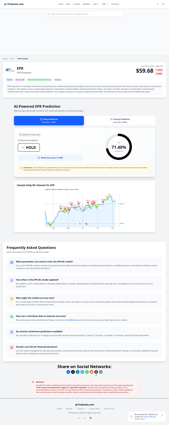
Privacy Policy (94, 409)
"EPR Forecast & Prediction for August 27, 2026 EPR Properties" (61, 387)
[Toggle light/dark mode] (158, 4)
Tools (95, 4)
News (68, 4)
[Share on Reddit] (91, 372)
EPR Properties (24, 72)
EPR (12, 59)
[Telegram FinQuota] (90, 418)
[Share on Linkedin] (77, 372)
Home (61, 4)
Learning (114, 4)
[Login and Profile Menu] (163, 4)
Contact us (81, 409)
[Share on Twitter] (73, 372)
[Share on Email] (101, 372)
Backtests (86, 4)
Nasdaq (58, 80)
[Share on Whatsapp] (87, 372)
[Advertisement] (84, 37)
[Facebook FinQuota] (78, 418)
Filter (104, 4)
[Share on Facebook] (68, 372)
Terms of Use (109, 409)
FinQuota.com (86, 404)
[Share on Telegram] (82, 372)
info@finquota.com (75, 320)
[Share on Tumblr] (96, 372)
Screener (76, 4)
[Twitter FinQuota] (84, 418)
